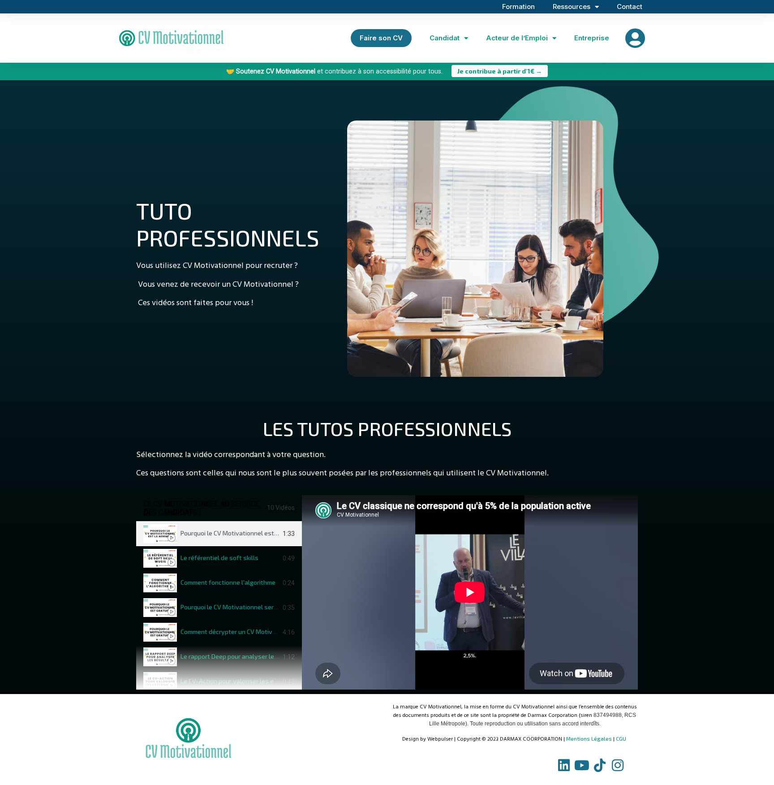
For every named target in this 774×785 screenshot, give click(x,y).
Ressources (571, 6)
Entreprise (591, 38)
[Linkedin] (564, 765)
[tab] (219, 534)
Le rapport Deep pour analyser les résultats (243, 656)
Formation (518, 6)
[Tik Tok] (599, 765)
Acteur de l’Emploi (517, 38)
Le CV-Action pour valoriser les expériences (243, 681)
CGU (621, 738)
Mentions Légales (589, 738)
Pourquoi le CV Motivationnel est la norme (240, 533)
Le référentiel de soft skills (219, 557)
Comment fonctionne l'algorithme (228, 582)
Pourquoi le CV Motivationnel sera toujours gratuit (252, 607)
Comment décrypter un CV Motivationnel (238, 631)
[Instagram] (617, 765)
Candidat (445, 38)
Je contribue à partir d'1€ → (499, 71)
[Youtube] (582, 765)
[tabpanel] (470, 592)
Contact (629, 6)
